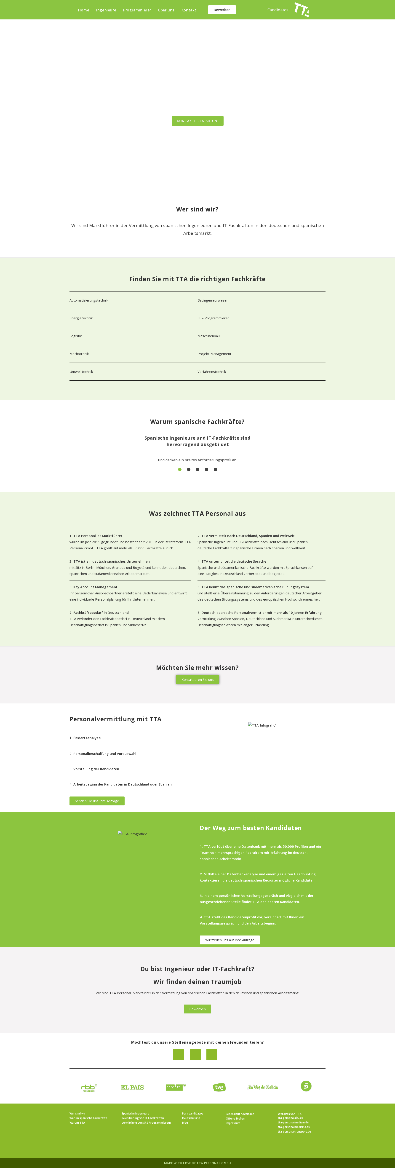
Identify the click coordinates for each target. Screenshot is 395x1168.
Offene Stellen (235, 1118)
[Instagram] (192, 1146)
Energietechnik (81, 318)
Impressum (233, 1123)
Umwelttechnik (81, 371)
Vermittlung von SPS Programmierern (146, 1123)
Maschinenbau (209, 336)
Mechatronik (79, 353)
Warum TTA (77, 1123)
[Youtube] (225, 1146)
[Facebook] (195, 1054)
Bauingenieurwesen (213, 300)
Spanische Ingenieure (135, 1113)
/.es (300, 1118)
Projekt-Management (214, 353)
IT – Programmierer (213, 318)
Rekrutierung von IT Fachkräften (143, 1118)
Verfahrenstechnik (212, 371)
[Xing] (214, 1146)
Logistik (75, 336)
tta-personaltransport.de (294, 1131)
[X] (170, 1146)
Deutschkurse (191, 1118)
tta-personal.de (288, 1118)
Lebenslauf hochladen (240, 1114)
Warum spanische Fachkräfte (88, 1118)
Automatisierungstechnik (88, 300)
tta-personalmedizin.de (293, 1122)
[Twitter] (211, 1054)
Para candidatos (192, 1113)
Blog (185, 1123)
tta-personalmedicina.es (294, 1127)
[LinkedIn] (203, 1146)
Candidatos (277, 9)
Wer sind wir (77, 1113)
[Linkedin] (178, 1054)
